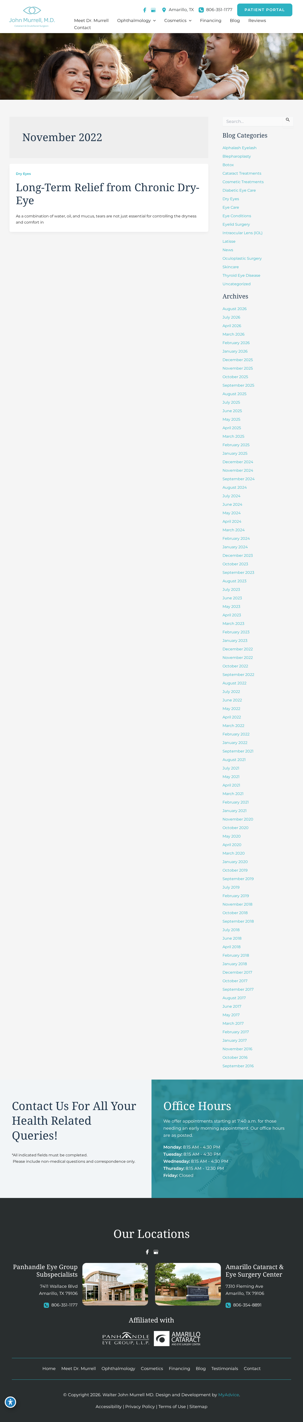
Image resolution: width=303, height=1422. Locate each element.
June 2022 (232, 700)
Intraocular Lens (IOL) (243, 233)
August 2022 (234, 683)
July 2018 (231, 930)
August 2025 (234, 394)
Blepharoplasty (237, 156)
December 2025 (238, 360)
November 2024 (238, 470)
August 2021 (234, 759)
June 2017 (232, 1006)
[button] (264, 10)
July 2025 (231, 402)
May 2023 (231, 606)
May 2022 (231, 708)
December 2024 (238, 462)
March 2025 (233, 436)
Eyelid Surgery (236, 224)
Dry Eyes (23, 174)
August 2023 (234, 581)
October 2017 (235, 981)
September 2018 (238, 921)
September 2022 (238, 674)
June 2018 (232, 938)
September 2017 (238, 989)
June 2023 (232, 598)
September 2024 (239, 479)
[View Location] (165, 9)
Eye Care (231, 207)
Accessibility (109, 1406)
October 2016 (235, 1057)
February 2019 (236, 896)
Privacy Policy (140, 1406)
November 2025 (238, 368)
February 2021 (236, 802)
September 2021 (238, 751)
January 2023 (235, 640)
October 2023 (235, 564)
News (228, 250)
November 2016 (237, 1049)
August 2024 (235, 487)
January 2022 (235, 742)
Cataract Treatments (242, 173)
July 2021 (231, 768)
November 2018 (237, 904)
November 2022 (238, 657)
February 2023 (236, 632)
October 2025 (235, 377)
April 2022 (232, 717)
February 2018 (236, 955)
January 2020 (235, 862)
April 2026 (232, 326)
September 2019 (238, 879)
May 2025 (231, 419)
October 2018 (235, 913)
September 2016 (238, 1066)
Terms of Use (172, 1406)
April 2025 (232, 428)
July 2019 (231, 887)
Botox (228, 165)
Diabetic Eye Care (239, 190)
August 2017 (234, 998)
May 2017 (231, 1015)
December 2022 (238, 649)
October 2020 (236, 828)
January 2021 (235, 810)
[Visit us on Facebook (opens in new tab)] (144, 10)
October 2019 (235, 870)
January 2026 (235, 351)
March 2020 (234, 853)
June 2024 (232, 504)
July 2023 (231, 589)
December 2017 (237, 972)
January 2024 (235, 547)
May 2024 (232, 513)
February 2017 (236, 1032)
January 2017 (235, 1040)
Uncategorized (237, 284)
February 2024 (236, 538)
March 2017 (233, 1023)
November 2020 (238, 819)
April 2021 (231, 785)
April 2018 (232, 947)
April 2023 (232, 615)
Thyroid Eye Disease (241, 275)
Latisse (229, 241)
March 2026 (234, 334)
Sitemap (198, 1406)
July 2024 (232, 496)
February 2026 (236, 343)
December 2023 (238, 555)
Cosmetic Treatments (243, 182)
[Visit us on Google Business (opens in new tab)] (153, 10)
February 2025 (236, 445)
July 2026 (231, 317)
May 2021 (231, 776)
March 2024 (234, 530)
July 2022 (231, 691)
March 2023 (233, 623)
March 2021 (233, 793)
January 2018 (235, 964)
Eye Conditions (237, 216)
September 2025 (238, 385)
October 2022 (235, 666)
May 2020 (232, 836)
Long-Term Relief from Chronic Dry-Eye (107, 193)
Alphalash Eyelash (240, 148)
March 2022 (233, 725)
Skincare (231, 267)
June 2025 (232, 411)
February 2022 (236, 734)
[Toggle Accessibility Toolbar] (10, 1402)
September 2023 (238, 572)
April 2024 (232, 521)
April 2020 (232, 845)
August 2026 (235, 309)
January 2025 (235, 453)
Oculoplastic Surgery (242, 258)
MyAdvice (228, 1394)
